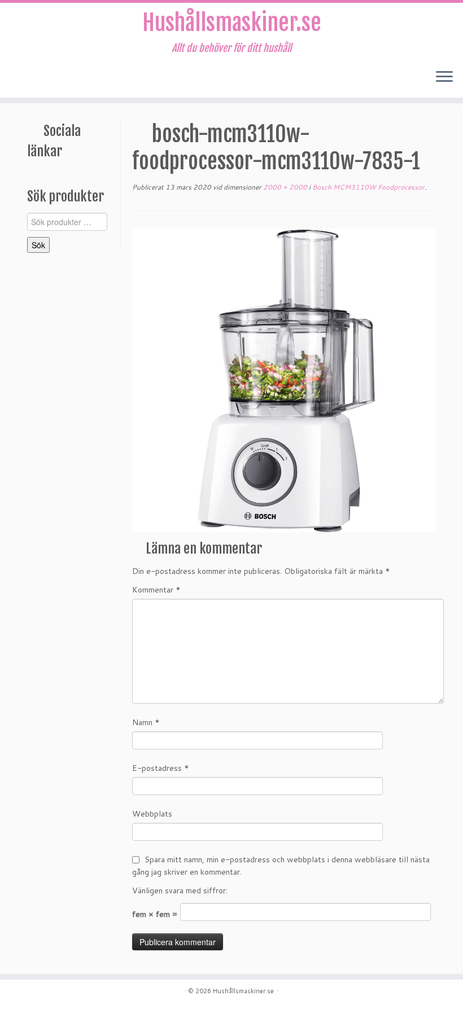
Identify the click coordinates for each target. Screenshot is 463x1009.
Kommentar (156, 589)
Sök (38, 245)
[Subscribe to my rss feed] (20, 78)
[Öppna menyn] (444, 77)
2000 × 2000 (284, 187)
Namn (146, 722)
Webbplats (152, 813)
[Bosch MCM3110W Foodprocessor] (284, 379)
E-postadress (160, 768)
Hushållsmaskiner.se (231, 22)
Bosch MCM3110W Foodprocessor (368, 187)
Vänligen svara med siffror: (180, 890)
